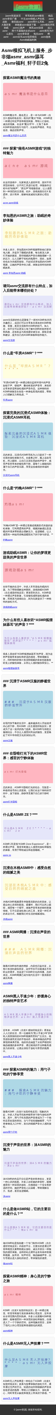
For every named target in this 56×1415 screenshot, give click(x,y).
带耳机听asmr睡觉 (34, 16)
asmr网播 (8, 983)
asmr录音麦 (23, 34)
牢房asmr (8, 400)
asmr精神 (8, 1331)
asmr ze (7, 855)
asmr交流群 (9, 340)
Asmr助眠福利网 (28, 40)
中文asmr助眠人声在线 (32, 19)
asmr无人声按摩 (11, 1398)
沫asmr (6, 1196)
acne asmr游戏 (10, 203)
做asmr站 (8, 1263)
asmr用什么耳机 (36, 22)
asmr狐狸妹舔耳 (11, 668)
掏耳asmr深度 (36, 28)
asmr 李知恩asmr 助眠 (14, 273)
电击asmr (38, 34)
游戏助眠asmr (10, 607)
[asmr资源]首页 (13, 16)
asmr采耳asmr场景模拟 (25, 37)
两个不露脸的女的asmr (23, 31)
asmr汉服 (8, 740)
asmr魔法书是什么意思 (14, 135)
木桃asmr (8, 919)
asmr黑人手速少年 (12, 1056)
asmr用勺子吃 (10, 1132)
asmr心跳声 (19, 28)
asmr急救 (46, 37)
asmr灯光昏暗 (10, 802)
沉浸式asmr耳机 (11, 475)
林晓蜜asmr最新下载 (25, 25)
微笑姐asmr (17, 22)
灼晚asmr (8, 540)
